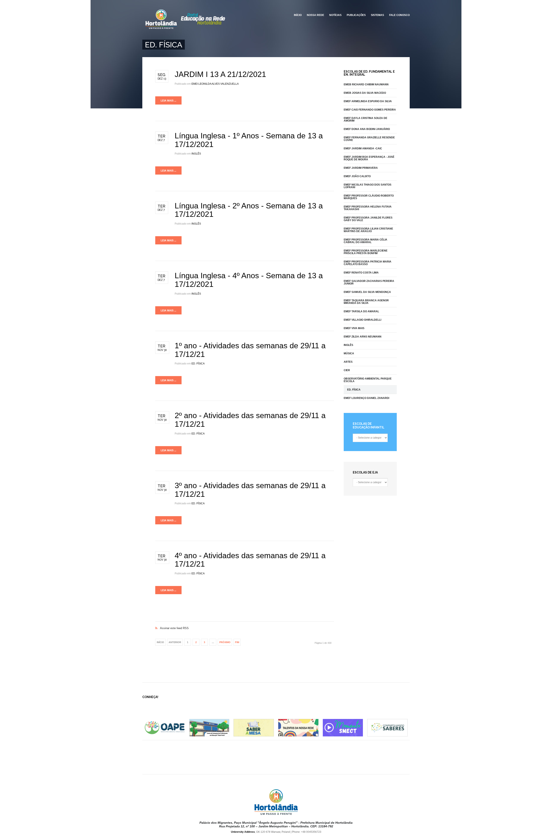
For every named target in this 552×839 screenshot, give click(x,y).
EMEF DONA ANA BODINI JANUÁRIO (367, 129)
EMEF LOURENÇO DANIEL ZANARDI (366, 398)
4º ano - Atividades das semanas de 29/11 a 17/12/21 (250, 560)
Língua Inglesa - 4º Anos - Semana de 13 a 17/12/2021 (249, 280)
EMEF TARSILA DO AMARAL (361, 311)
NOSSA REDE (315, 15)
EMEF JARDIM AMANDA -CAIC (363, 148)
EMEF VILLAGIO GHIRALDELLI (362, 319)
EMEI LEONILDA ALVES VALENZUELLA (215, 83)
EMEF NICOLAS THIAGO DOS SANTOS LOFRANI (367, 186)
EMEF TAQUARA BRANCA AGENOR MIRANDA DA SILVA (366, 302)
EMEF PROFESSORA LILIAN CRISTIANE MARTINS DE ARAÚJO (368, 230)
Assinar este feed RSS (244, 623)
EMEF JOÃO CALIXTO (357, 176)
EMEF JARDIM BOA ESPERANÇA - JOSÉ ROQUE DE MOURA (369, 158)
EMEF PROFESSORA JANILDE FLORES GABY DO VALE (368, 219)
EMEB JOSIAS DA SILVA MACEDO (365, 92)
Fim (237, 642)
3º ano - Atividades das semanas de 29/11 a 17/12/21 (250, 489)
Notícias (335, 15)
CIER (347, 370)
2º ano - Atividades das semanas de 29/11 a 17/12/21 (250, 419)
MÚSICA (349, 353)
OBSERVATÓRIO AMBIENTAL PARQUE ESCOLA (368, 380)
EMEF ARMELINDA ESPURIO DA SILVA (368, 101)
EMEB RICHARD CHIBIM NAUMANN (366, 84)
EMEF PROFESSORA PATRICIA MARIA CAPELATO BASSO (367, 263)
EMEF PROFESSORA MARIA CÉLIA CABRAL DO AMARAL (365, 241)
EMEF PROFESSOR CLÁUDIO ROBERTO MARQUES (369, 197)
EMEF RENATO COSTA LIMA (361, 272)
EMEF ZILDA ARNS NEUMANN (362, 336)
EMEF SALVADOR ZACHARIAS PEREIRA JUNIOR (369, 282)
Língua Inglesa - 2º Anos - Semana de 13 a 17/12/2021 (249, 210)
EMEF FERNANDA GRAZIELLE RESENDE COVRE (369, 139)
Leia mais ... (168, 100)
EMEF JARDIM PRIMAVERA (361, 167)
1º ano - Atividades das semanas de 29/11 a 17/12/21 (250, 350)
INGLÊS (196, 153)
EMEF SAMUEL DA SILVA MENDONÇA (367, 292)
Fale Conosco (399, 15)
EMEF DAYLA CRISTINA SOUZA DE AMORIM (365, 119)
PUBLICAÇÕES (356, 15)
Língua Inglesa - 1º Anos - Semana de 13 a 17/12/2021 (249, 140)
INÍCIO (298, 15)
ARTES (348, 361)
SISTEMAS (377, 15)
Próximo (225, 642)
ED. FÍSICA (198, 363)
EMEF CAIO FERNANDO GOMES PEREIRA (370, 109)
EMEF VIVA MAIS (354, 328)
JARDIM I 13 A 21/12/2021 (220, 74)
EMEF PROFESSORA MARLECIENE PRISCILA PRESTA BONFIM (365, 252)
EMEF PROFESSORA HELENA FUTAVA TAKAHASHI (368, 208)
